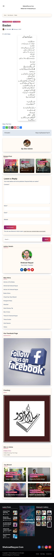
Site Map (42, 554)
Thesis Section (7, 319)
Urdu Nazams (17, 21)
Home (37, 554)
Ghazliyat (6, 304)
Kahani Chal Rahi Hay (12, 479)
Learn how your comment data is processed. (34, 231)
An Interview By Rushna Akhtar (15, 494)
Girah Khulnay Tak (7, 21)
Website (6, 219)
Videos (5, 327)
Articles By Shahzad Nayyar (11, 285)
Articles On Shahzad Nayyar (11, 289)
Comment (6, 184)
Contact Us (49, 554)
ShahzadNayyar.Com (28, 6)
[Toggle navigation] (3, 6)
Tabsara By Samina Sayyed (38, 494)
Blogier (9, 555)
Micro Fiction (7, 312)
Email (6, 212)
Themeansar (16, 555)
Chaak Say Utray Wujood (10, 297)
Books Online (7, 293)
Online (7, 450)
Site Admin (9, 29)
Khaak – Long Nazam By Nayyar (26, 165)
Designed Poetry (8, 300)
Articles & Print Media (9, 161)
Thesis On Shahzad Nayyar (11, 315)
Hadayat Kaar (42, 166)
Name (6, 205)
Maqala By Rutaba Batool (37, 479)
